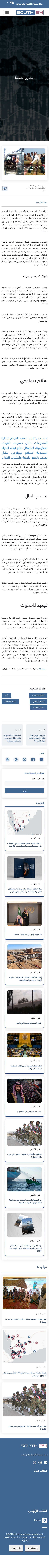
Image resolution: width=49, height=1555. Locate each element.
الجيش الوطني (38, 701)
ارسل (24, 791)
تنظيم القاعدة (38, 707)
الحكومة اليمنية (38, 695)
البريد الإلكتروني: (38, 778)
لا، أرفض (16, 1548)
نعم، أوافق (32, 1548)
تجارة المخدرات (10, 701)
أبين (6, 695)
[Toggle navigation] (7, 12)
